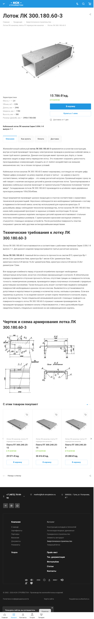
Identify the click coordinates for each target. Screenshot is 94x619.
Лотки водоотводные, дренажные (60, 531)
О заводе (14, 527)
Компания (16, 522)
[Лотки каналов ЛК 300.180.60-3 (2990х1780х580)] (47, 59)
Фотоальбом (53, 562)
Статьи (50, 566)
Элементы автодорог (55, 538)
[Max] (17, 505)
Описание (10, 139)
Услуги (14, 552)
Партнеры (15, 534)
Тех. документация (56, 557)
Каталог (50, 522)
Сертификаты (16, 531)
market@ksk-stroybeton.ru (45, 494)
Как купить (26, 139)
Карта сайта (49, 599)
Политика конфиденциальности (16, 599)
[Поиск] (83, 4)
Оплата (41, 139)
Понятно (44, 611)
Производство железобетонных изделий (46, 593)
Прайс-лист (52, 552)
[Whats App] (11, 505)
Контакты (51, 571)
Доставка (55, 139)
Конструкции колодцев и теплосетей (61, 527)
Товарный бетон (53, 545)
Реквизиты (15, 545)
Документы (16, 541)
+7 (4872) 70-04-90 (13, 496)
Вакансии (15, 538)
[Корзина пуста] (89, 4)
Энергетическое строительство (59, 541)
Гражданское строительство (58, 534)
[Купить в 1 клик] (27, 415)
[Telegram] (5, 505)
